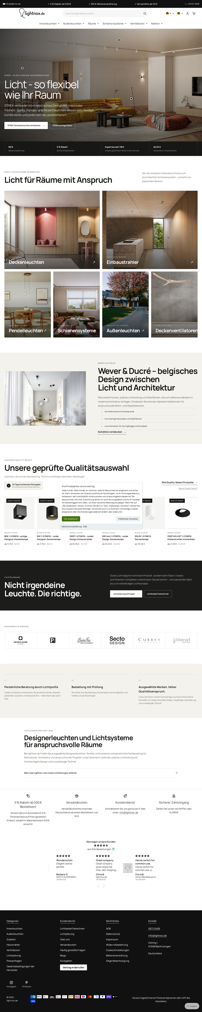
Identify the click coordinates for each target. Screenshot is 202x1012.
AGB (85, 526)
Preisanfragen (14, 960)
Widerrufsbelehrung (117, 944)
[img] (101, 845)
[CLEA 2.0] (44, 399)
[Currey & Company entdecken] (149, 640)
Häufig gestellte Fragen (72, 950)
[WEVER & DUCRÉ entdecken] (21, 640)
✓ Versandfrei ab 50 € (146, 3)
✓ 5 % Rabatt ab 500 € (59, 3)
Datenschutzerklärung (72, 526)
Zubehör (11, 939)
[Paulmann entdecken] (53, 640)
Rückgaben (66, 960)
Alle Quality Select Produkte (180, 482)
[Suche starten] (144, 13)
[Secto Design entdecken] (117, 640)
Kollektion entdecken (112, 431)
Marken (155, 23)
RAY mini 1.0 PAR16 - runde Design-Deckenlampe (115, 538)
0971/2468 (154, 928)
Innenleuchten (48, 23)
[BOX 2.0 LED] (141, 77)
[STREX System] (119, 40)
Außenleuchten (72, 23)
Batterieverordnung (117, 955)
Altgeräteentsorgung (117, 960)
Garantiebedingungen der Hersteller (20, 968)
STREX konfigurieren (62, 125)
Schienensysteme (113, 23)
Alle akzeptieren (71, 518)
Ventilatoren (137, 23)
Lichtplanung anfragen (126, 593)
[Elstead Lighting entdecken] (181, 640)
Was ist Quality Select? (188, 488)
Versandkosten (68, 944)
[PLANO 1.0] (51, 386)
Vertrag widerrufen (73, 967)
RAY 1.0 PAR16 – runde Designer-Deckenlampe (49, 538)
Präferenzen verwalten (128, 518)
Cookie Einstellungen (117, 950)
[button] (99, 886)
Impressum (112, 939)
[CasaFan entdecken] (85, 640)
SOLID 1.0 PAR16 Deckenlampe (143, 538)
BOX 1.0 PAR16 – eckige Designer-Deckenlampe (16, 538)
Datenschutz (113, 933)
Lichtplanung (14, 955)
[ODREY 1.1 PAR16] (22, 68)
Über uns (65, 939)
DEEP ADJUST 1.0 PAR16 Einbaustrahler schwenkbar (181, 538)
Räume (92, 23)
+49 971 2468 (193, 3)
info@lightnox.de (12, 3)
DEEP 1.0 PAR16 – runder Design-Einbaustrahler (82, 538)
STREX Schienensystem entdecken (26, 125)
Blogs (63, 955)
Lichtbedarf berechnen (158, 593)
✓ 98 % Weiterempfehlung (103, 3)
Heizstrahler (13, 944)
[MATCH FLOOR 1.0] (131, 99)
